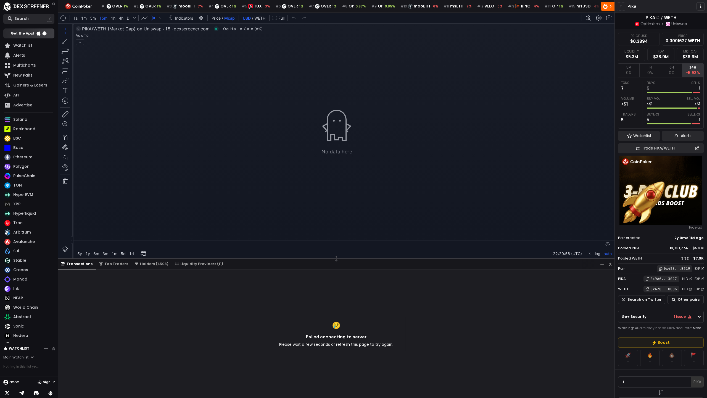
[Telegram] (21, 393)
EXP (697, 268)
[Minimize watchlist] (45, 348)
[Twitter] (7, 393)
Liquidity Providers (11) (201, 263)
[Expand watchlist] (53, 348)
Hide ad (695, 227)
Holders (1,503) (154, 263)
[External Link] (697, 148)
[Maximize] (610, 264)
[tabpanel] (661, 103)
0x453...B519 (677, 268)
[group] (661, 342)
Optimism (650, 24)
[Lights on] (50, 393)
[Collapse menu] (53, 3)
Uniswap (679, 24)
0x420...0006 (663, 289)
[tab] (628, 70)
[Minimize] (602, 264)
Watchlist (19, 348)
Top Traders (116, 263)
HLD (685, 278)
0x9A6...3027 (663, 279)
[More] (701, 6)
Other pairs (689, 299)
